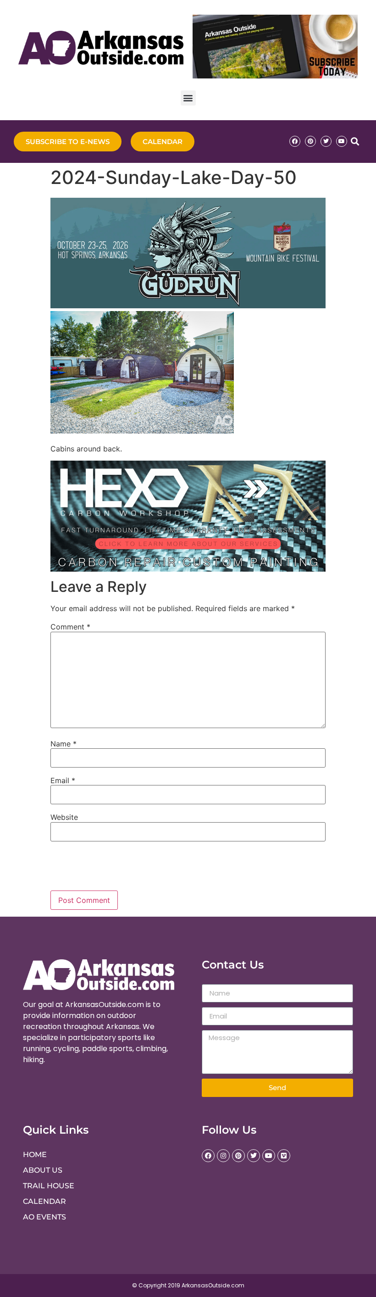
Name (63, 743)
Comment (70, 626)
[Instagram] (223, 1155)
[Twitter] (326, 141)
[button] (188, 98)
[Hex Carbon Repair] (188, 568)
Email (62, 780)
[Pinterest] (310, 141)
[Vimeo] (283, 1155)
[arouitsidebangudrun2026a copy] (188, 305)
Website (64, 817)
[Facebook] (294, 141)
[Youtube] (341, 141)
